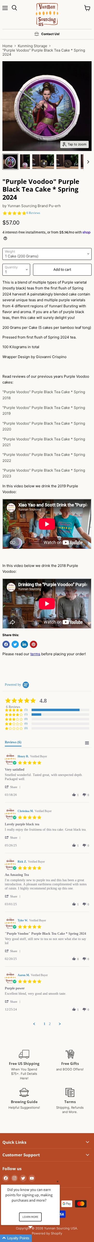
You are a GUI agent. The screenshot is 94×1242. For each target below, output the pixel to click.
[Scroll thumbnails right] (87, 162)
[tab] (13, 743)
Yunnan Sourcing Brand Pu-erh (34, 205)
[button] (13, 787)
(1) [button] (26, 714)
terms (35, 654)
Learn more (30, 1217)
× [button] (58, 1181)
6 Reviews (33, 213)
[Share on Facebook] (6, 644)
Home (7, 46)
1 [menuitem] (44, 1024)
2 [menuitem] (50, 1024)
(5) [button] (26, 709)
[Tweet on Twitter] (15, 644)
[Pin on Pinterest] (33, 644)
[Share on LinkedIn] (24, 644)
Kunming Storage (32, 46)
